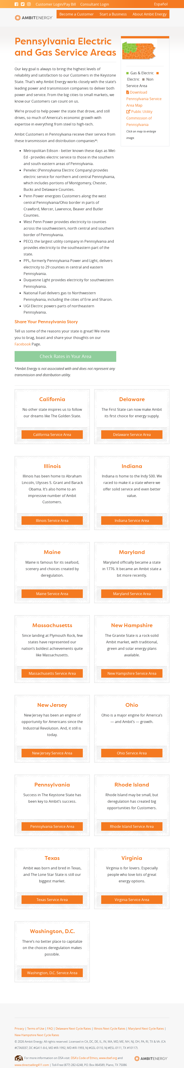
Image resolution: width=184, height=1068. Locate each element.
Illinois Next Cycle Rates (109, 1029)
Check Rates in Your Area (65, 356)
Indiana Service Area (132, 520)
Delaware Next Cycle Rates (73, 1029)
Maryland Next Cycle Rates (146, 1029)
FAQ (50, 1029)
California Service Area (52, 434)
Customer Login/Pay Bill (56, 4)
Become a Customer (76, 14)
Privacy (19, 1029)
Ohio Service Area (132, 753)
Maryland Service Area (132, 593)
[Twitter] (22, 4)
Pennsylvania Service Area (52, 826)
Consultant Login (94, 4)
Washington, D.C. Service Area (52, 972)
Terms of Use (35, 1029)
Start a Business (113, 14)
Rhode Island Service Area (132, 826)
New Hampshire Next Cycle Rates (37, 1035)
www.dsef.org (108, 1058)
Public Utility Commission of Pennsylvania (139, 118)
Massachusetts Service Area (52, 673)
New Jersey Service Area (52, 753)
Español (161, 4)
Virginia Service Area (132, 899)
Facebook (23, 344)
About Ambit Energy (149, 14)
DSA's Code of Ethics (84, 1058)
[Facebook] (16, 4)
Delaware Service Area (132, 434)
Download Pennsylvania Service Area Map (144, 99)
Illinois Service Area (52, 520)
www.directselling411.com (32, 1065)
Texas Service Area (52, 899)
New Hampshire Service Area (131, 673)
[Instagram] (29, 4)
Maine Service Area (52, 593)
